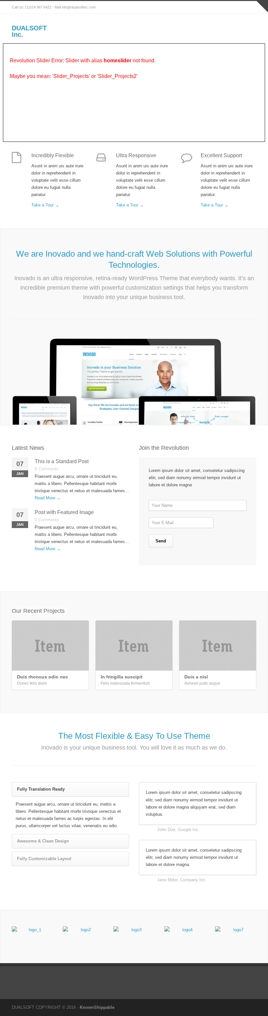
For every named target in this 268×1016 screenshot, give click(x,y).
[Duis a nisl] (217, 645)
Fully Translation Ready (41, 789)
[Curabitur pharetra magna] (83, 936)
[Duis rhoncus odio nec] (50, 645)
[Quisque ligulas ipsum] (134, 936)
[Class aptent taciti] (185, 936)
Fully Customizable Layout (44, 858)
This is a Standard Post (62, 461)
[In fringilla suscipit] (134, 645)
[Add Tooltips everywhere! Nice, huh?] (32, 936)
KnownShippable (97, 1007)
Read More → (48, 497)
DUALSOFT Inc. (29, 31)
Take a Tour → (45, 205)
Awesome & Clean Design (43, 841)
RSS (249, 7)
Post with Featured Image (64, 512)
